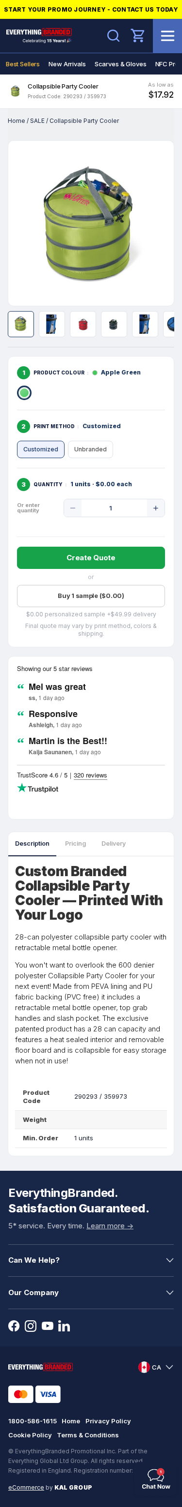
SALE (37, 120)
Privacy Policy (108, 1421)
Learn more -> (109, 1225)
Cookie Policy (30, 1435)
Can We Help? (34, 1260)
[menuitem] (22, 64)
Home (16, 120)
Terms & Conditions (88, 1435)
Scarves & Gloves (121, 64)
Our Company (33, 1292)
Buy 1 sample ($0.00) (91, 595)
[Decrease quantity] (73, 508)
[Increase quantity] (156, 508)
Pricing (75, 843)
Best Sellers (23, 64)
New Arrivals (67, 64)
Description (32, 843)
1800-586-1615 (32, 1421)
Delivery (113, 843)
